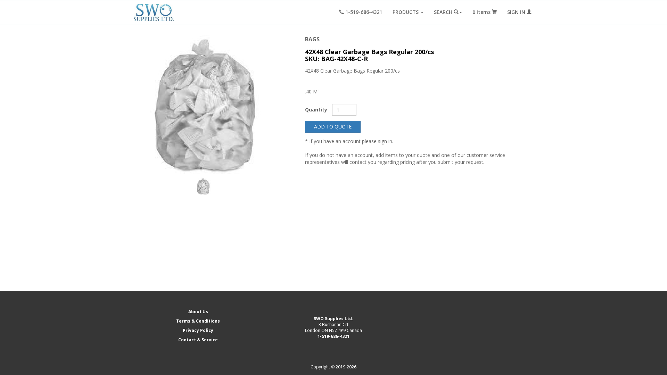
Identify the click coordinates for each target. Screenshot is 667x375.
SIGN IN (517, 12)
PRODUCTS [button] (406, 12)
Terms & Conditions (198, 321)
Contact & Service (198, 340)
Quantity (316, 109)
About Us (198, 312)
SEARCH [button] (444, 12)
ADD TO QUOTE (333, 126)
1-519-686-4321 (333, 336)
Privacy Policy (198, 330)
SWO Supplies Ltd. (333, 319)
